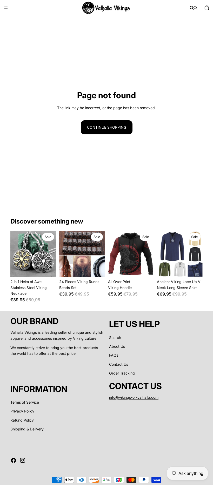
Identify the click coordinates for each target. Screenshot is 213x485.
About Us (117, 346)
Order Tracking (122, 373)
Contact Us (118, 364)
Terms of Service (24, 402)
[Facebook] (13, 460)
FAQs (113, 355)
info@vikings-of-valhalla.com (133, 397)
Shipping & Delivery (27, 429)
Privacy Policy (22, 411)
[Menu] (6, 8)
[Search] (191, 8)
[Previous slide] (16, 254)
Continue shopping (106, 127)
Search (115, 337)
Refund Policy (22, 420)
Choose (52, 268)
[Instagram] (22, 460)
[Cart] (206, 8)
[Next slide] (50, 254)
